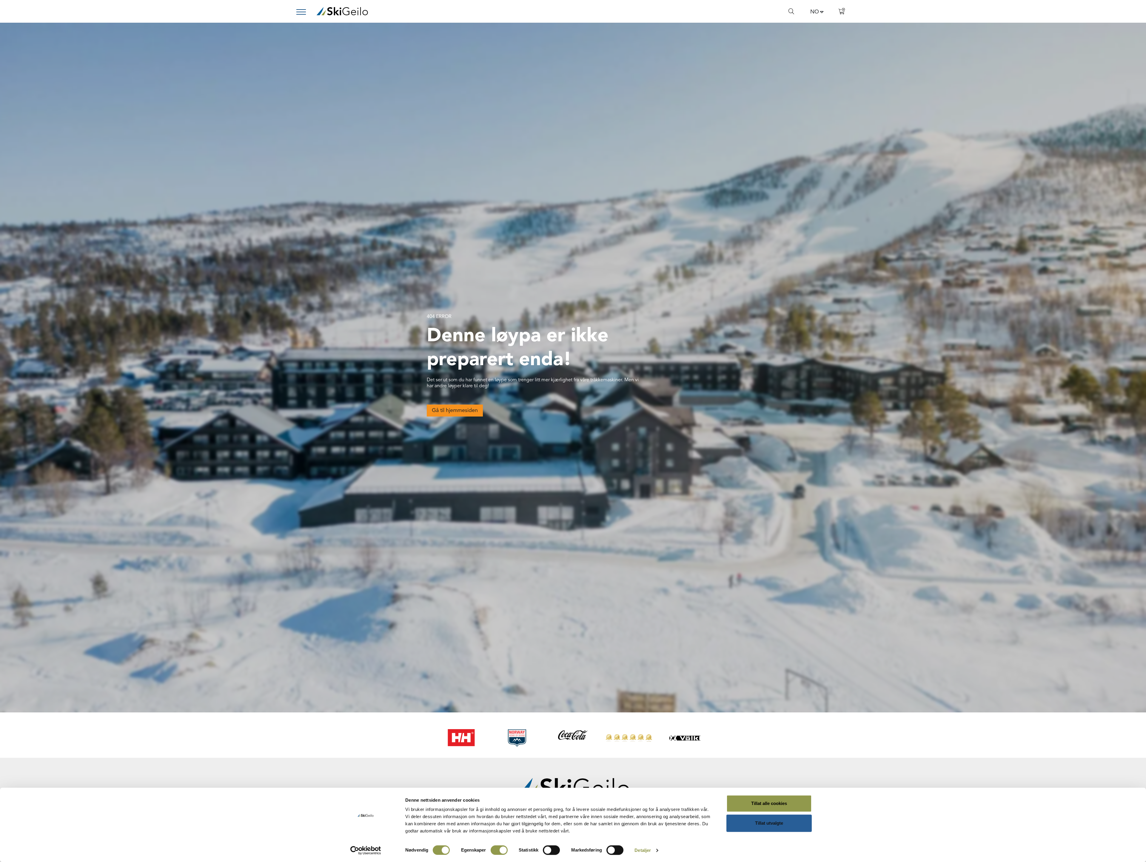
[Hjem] (342, 11)
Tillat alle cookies (769, 803)
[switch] (499, 850)
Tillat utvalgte (769, 823)
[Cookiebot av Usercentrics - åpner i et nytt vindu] (366, 850)
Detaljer (642, 850)
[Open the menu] (303, 12)
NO (814, 12)
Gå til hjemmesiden (455, 410)
